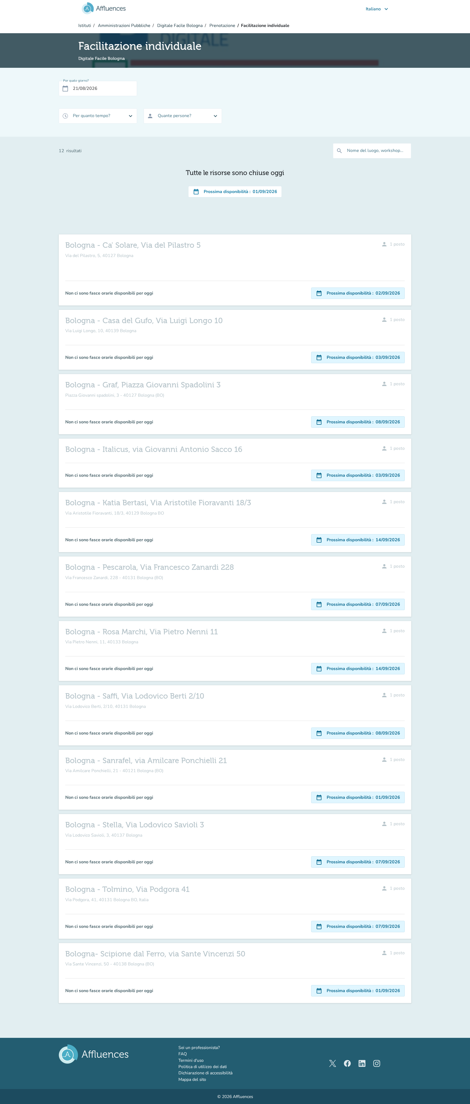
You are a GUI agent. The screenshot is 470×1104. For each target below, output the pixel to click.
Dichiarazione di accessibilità (205, 1073)
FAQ (182, 1054)
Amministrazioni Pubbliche (123, 26)
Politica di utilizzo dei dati (202, 1066)
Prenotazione (221, 26)
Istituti (84, 26)
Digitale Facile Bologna (179, 26)
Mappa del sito (192, 1079)
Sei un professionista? (213, 1047)
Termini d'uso (191, 1060)
